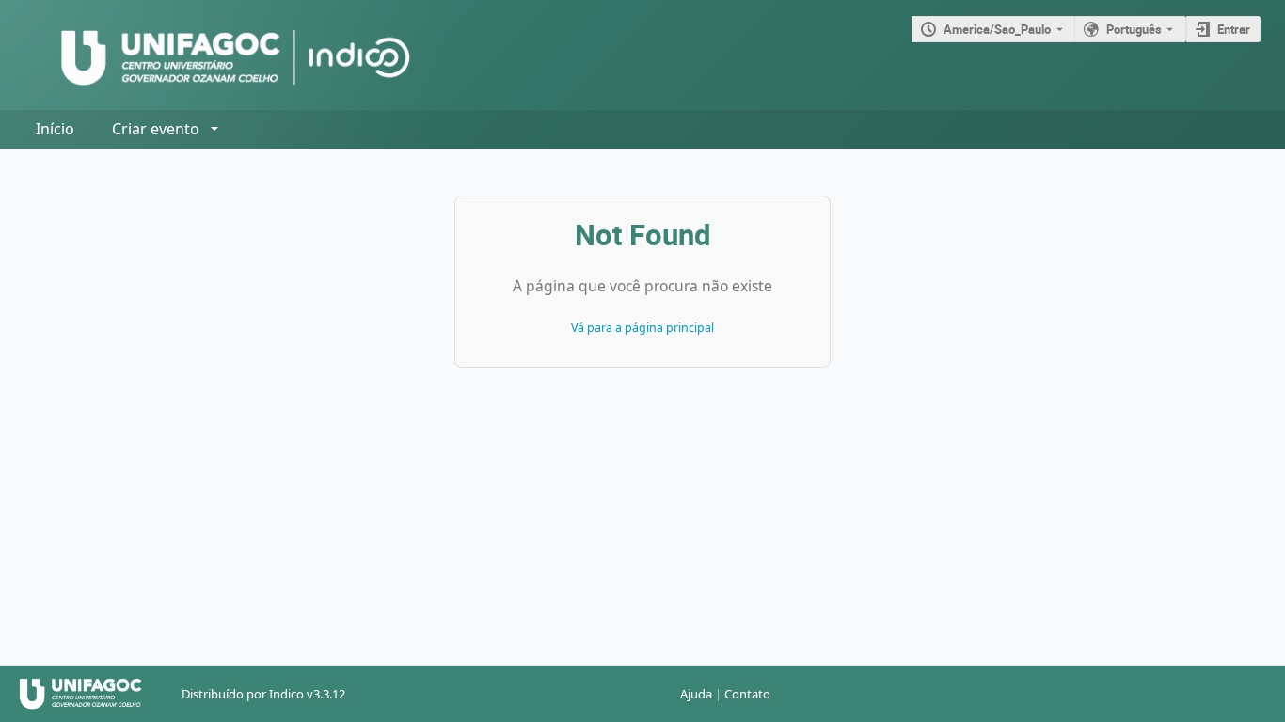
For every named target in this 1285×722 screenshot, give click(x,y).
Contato (747, 693)
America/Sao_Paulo (997, 29)
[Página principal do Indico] (217, 55)
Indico (286, 693)
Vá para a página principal (642, 328)
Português (1134, 29)
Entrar (1233, 29)
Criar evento (155, 128)
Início (55, 128)
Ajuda (696, 693)
